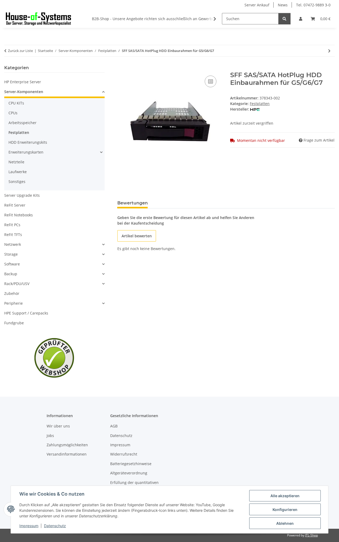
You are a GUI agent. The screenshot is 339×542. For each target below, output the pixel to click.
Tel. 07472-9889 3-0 (313, 4)
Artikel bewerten (137, 235)
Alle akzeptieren (285, 495)
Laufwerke (17, 171)
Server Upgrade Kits (22, 195)
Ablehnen (285, 523)
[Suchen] (284, 18)
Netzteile (16, 161)
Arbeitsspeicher (22, 122)
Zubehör (11, 293)
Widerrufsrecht (123, 454)
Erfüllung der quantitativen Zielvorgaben (134, 485)
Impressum (28, 525)
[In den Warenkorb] (121, 68)
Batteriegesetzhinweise (130, 463)
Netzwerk (12, 244)
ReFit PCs (12, 224)
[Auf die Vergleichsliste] (210, 81)
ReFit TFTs (13, 234)
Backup (10, 273)
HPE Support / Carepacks (26, 313)
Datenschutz (55, 525)
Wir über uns (58, 426)
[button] (300, 19)
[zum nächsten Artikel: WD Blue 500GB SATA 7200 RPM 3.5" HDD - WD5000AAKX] (329, 50)
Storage (11, 254)
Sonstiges (16, 181)
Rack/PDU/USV (16, 283)
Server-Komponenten (23, 91)
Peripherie (13, 303)
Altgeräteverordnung (128, 472)
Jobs (50, 435)
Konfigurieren (285, 509)
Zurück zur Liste (20, 50)
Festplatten (260, 103)
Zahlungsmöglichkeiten (67, 444)
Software (12, 263)
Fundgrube (14, 322)
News (283, 4)
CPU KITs (16, 103)
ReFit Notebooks (18, 214)
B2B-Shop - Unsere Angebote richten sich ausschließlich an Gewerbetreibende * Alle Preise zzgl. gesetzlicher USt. (193, 18)
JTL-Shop (311, 535)
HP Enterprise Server (22, 81)
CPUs (12, 112)
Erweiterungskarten (25, 152)
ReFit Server (14, 205)
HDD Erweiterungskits (27, 142)
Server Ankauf (256, 4)
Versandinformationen (67, 454)
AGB (114, 426)
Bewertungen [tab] (132, 203)
